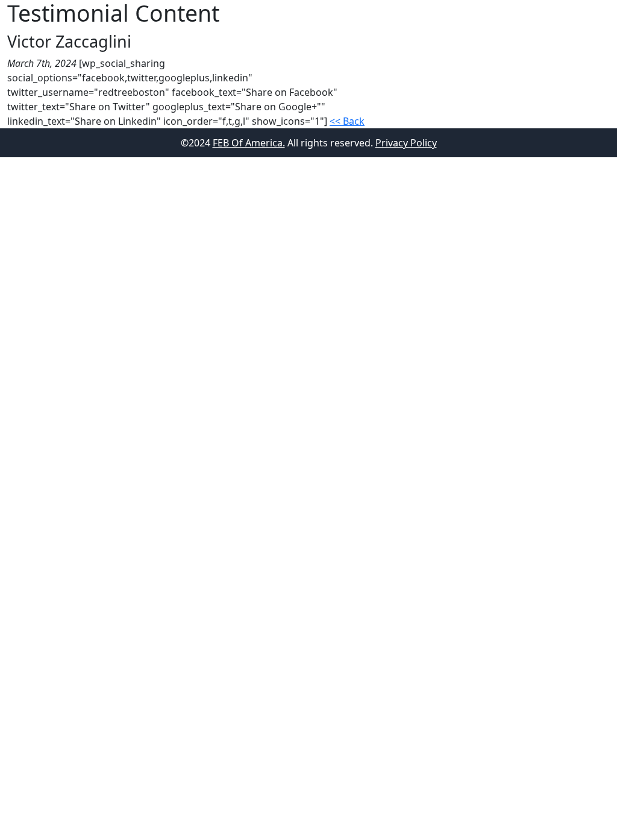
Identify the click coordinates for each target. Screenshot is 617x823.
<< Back (347, 121)
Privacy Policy (406, 142)
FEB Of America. (249, 142)
